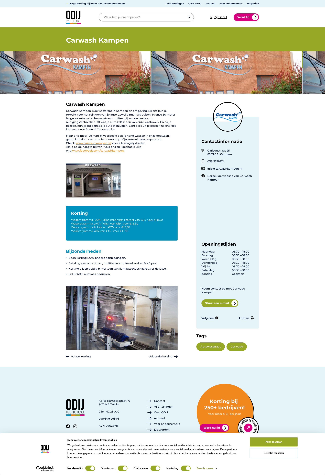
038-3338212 (215, 161)
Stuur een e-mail (217, 303)
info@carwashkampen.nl (224, 168)
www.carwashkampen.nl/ (93, 143)
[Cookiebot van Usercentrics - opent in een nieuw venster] (45, 468)
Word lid (243, 17)
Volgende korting (160, 356)
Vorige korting (81, 356)
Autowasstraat (210, 346)
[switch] (122, 468)
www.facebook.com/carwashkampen (98, 150)
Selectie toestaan (274, 453)
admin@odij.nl (109, 418)
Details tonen (205, 468)
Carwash (237, 346)
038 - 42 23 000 (109, 411)
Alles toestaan (273, 441)
